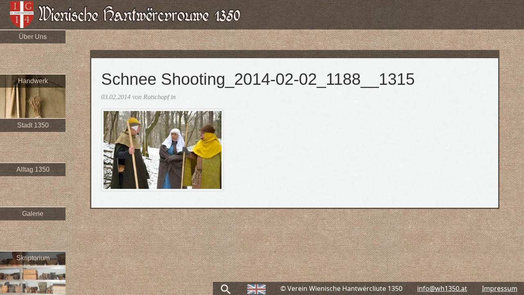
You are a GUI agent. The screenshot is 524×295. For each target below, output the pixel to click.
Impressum (499, 288)
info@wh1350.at (442, 288)
